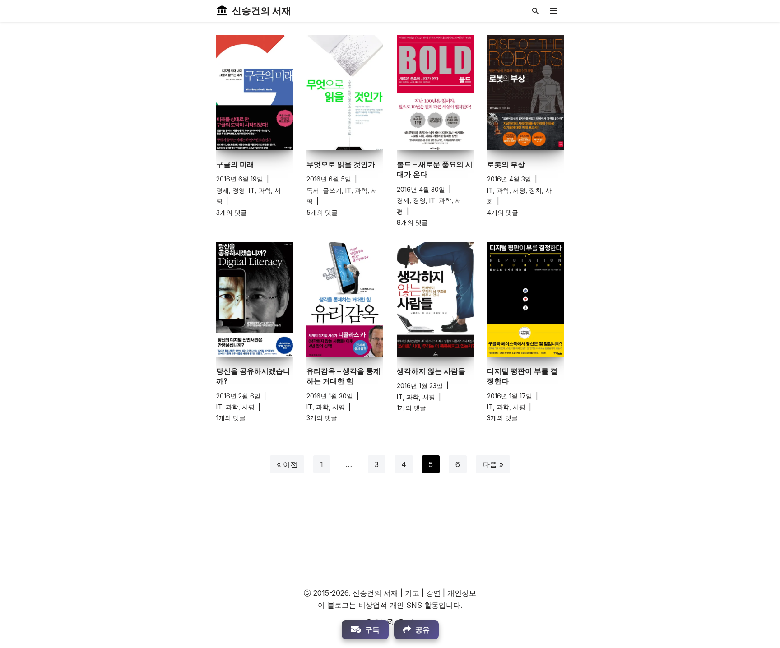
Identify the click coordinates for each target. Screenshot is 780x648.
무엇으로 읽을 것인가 (340, 164)
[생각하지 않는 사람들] (435, 299)
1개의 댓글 (231, 417)
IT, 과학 (260, 190)
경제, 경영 (230, 190)
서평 (519, 190)
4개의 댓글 (502, 212)
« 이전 (287, 464)
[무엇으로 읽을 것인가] (344, 92)
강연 (433, 592)
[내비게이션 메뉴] (553, 11)
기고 (412, 592)
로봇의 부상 (506, 164)
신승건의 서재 (375, 592)
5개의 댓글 (322, 212)
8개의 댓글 (412, 222)
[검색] (535, 11)
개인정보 (461, 592)
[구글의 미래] (254, 92)
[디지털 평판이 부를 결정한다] (525, 299)
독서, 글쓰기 (324, 190)
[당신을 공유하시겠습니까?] (254, 299)
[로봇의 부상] (525, 92)
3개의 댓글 (231, 212)
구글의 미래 (235, 164)
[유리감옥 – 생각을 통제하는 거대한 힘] (344, 299)
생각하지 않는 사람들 (431, 370)
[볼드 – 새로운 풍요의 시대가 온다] (435, 92)
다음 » (493, 464)
